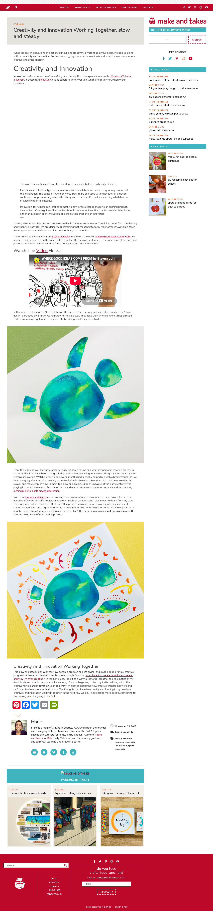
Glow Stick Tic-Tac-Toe (161, 130)
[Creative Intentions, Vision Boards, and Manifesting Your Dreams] (29, 820)
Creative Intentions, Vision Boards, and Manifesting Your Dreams (29, 793)
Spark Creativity (124, 732)
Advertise (54, 882)
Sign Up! (197, 39)
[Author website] (44, 752)
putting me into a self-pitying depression (36, 491)
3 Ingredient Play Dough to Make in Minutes (174, 88)
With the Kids (156, 85)
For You (18, 24)
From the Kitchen (159, 76)
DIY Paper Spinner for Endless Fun (167, 97)
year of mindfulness (35, 497)
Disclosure (54, 890)
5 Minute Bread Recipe (161, 122)
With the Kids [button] (82, 7)
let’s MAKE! (106, 891)
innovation (45, 79)
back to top (121, 907)
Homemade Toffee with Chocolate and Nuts (173, 80)
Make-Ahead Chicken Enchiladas (167, 105)
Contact (54, 886)
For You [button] (64, 7)
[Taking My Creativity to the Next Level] (122, 820)
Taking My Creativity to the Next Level (122, 793)
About (54, 878)
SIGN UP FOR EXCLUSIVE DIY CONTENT (106, 877)
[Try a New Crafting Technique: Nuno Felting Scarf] (75, 820)
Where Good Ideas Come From (112, 236)
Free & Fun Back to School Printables (182, 159)
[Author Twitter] (53, 752)
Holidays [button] (148, 7)
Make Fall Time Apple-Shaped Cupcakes (171, 139)
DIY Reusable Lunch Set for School (182, 182)
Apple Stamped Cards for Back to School (182, 205)
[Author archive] (34, 752)
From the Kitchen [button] (106, 7)
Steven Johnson (61, 236)
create (118, 738)
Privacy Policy (54, 894)
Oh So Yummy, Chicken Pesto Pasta (168, 113)
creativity (130, 742)
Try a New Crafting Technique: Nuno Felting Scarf (75, 793)
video (42, 251)
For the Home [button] (129, 7)
